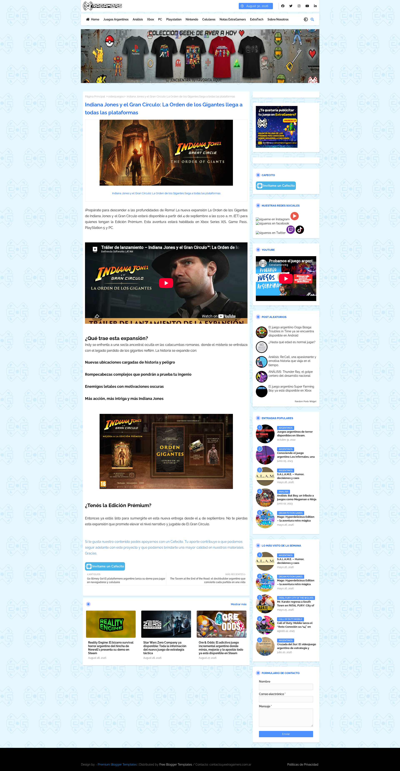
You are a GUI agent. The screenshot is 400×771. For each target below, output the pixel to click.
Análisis (138, 19)
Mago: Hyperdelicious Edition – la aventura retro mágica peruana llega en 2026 (295, 520)
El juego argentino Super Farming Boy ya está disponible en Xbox (291, 388)
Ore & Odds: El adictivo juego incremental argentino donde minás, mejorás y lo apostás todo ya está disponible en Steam (221, 648)
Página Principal (95, 96)
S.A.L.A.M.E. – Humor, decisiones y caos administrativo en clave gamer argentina (296, 480)
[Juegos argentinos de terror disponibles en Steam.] (265, 434)
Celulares (208, 19)
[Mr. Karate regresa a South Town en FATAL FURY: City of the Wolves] (265, 604)
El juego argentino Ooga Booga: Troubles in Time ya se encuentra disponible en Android (291, 331)
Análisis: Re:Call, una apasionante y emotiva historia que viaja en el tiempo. (292, 361)
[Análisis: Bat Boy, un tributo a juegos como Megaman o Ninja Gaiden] (265, 497)
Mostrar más (238, 604)
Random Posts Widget (305, 401)
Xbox (150, 19)
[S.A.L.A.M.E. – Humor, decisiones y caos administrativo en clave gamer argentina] (265, 476)
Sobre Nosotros (278, 19)
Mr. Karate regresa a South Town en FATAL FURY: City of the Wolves (295, 605)
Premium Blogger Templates (117, 764)
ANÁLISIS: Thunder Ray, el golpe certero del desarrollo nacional (291, 374)
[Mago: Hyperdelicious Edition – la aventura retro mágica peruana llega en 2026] (265, 519)
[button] (312, 19)
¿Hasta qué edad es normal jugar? (292, 342)
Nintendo (192, 19)
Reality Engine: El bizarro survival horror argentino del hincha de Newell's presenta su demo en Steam (110, 648)
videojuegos (116, 96)
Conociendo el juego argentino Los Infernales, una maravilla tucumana (296, 456)
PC (160, 19)
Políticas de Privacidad (302, 764)
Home (95, 19)
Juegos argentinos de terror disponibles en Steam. (295, 433)
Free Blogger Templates (175, 764)
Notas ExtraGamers (233, 19)
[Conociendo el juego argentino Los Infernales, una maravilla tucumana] (265, 455)
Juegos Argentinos (116, 19)
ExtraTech (256, 19)
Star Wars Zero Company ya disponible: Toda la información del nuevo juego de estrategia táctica (164, 648)
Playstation (173, 19)
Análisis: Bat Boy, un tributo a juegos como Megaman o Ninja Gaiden (296, 499)
